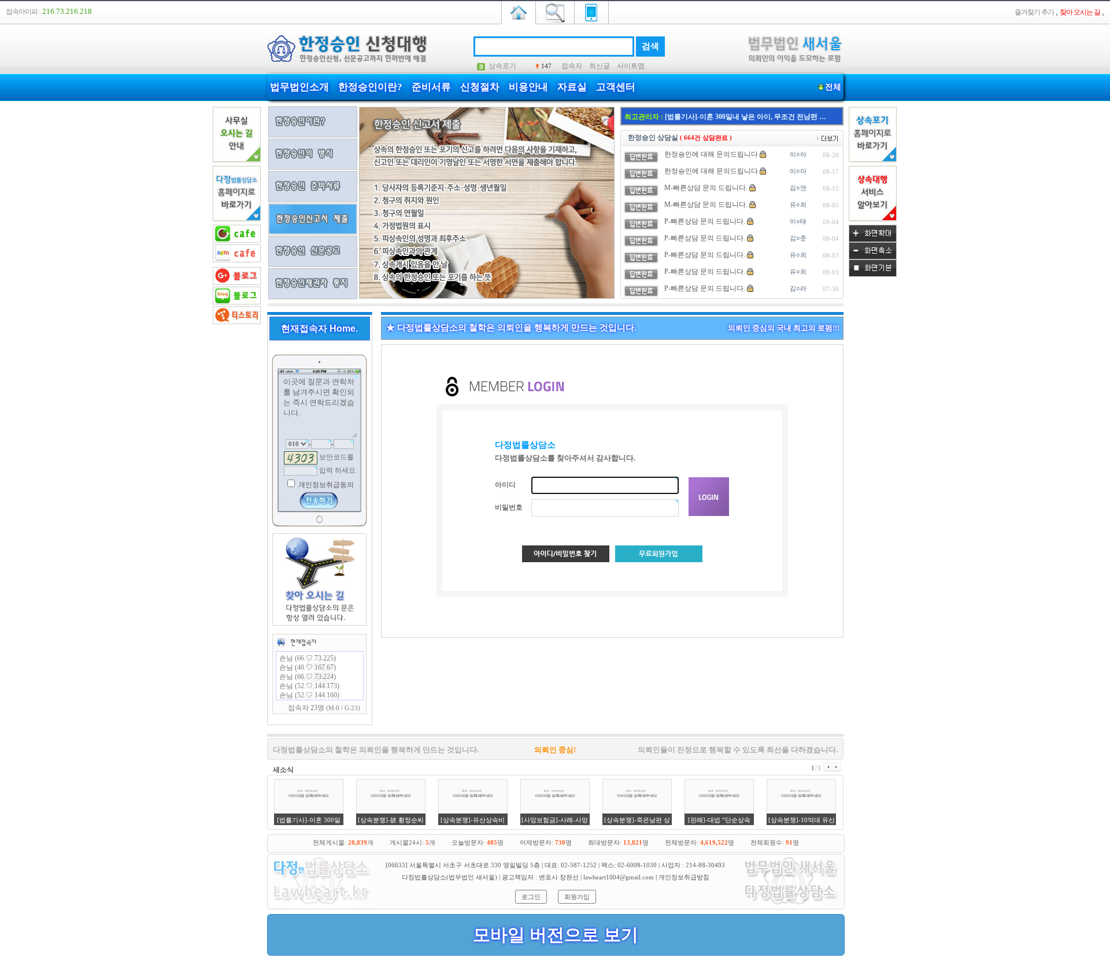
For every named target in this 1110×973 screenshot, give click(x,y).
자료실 (572, 86)
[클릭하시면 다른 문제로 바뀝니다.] (300, 458)
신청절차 (480, 86)
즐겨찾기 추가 (1034, 12)
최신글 (599, 66)
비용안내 (528, 86)
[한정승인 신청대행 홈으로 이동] (518, 12)
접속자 (571, 66)
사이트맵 (631, 66)
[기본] (873, 274)
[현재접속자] (296, 642)
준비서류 (431, 86)
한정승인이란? (370, 86)
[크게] (873, 240)
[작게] (873, 257)
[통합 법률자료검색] (555, 12)
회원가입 (577, 896)
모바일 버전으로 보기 (555, 934)
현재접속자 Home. (319, 328)
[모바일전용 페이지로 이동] (591, 12)
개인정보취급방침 (683, 877)
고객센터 (615, 86)
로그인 (531, 896)
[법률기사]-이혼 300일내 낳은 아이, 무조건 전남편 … (745, 117)
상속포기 (502, 66)
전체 (833, 87)
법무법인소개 (299, 86)
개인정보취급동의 (325, 485)
